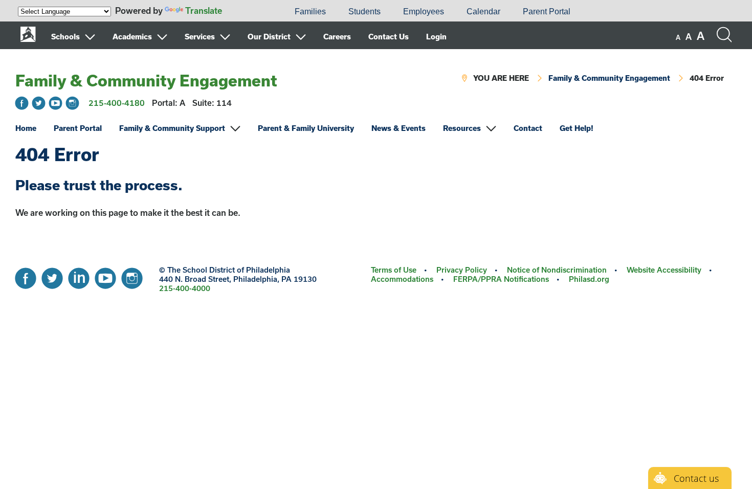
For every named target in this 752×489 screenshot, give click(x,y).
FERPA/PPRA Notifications (501, 279)
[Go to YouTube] (55, 103)
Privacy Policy (461, 269)
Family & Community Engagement (146, 80)
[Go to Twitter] (38, 103)
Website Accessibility (664, 269)
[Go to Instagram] (72, 103)
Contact (528, 128)
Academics (132, 36)
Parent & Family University (306, 128)
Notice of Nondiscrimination (557, 269)
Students (364, 11)
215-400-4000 (184, 288)
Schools (65, 36)
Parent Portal (546, 11)
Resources (462, 128)
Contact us (696, 478)
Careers (337, 36)
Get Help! (576, 128)
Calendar (483, 11)
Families (310, 11)
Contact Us (388, 36)
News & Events (398, 128)
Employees (423, 11)
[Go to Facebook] (21, 103)
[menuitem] (248, 11)
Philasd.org (589, 279)
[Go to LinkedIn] (79, 275)
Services (200, 36)
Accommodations (402, 279)
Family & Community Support (172, 128)
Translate (203, 10)
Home (25, 128)
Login (436, 36)
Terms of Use (393, 269)
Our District (269, 36)
